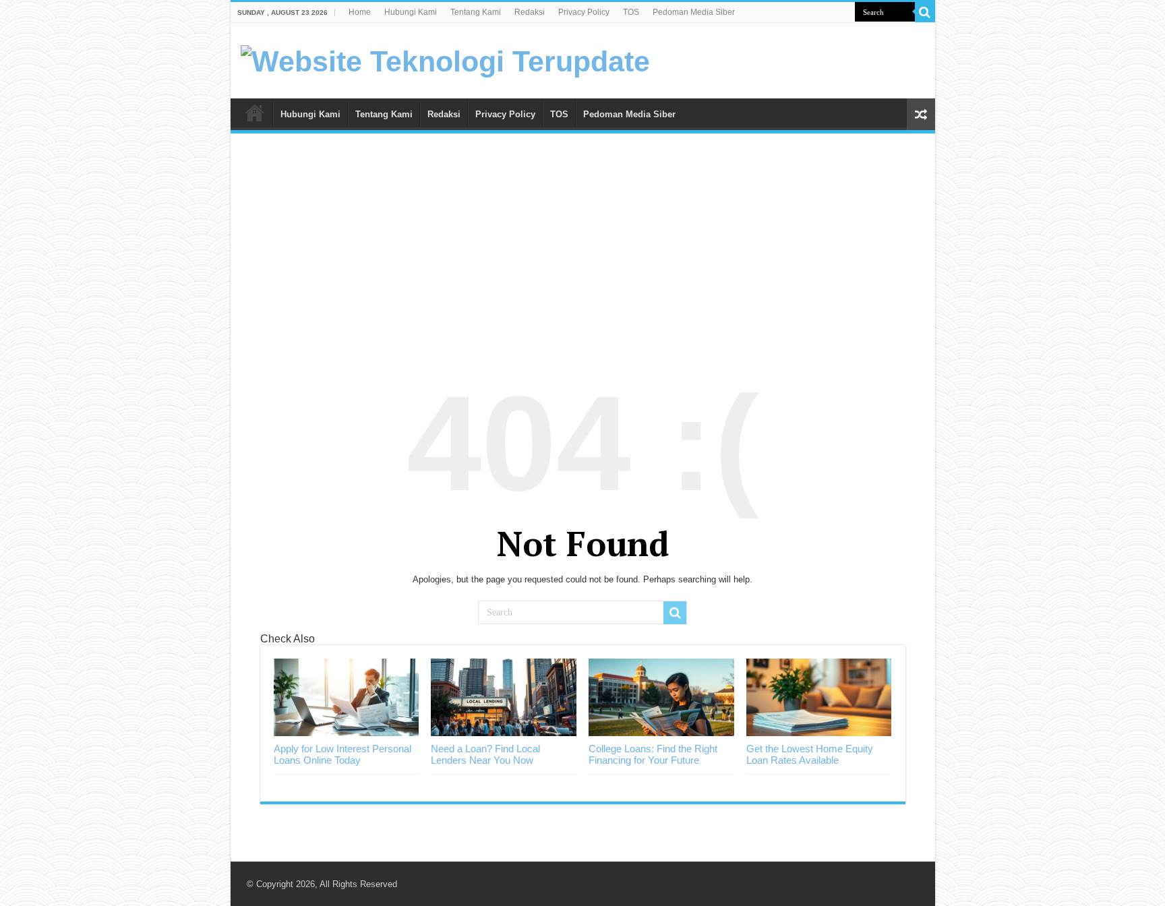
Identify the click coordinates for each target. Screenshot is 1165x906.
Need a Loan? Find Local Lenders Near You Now (485, 754)
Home (360, 12)
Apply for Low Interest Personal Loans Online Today (342, 754)
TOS (631, 12)
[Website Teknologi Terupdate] (445, 59)
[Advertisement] (583, 244)
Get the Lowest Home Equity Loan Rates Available (809, 754)
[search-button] (925, 12)
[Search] (674, 612)
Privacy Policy (583, 12)
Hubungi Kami (410, 12)
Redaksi (529, 12)
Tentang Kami (475, 12)
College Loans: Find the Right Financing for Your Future (653, 754)
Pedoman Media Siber (694, 12)
